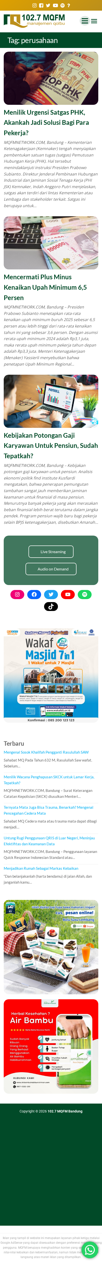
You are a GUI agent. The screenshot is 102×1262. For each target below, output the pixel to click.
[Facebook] (34, 594)
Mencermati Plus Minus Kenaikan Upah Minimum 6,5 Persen (45, 287)
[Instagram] (17, 594)
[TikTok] (51, 606)
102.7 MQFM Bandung (65, 1111)
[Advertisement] (51, 1172)
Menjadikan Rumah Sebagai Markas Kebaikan (41, 868)
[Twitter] (51, 594)
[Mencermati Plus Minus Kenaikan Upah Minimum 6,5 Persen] (51, 242)
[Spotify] (85, 594)
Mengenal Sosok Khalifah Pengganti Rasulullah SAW (46, 752)
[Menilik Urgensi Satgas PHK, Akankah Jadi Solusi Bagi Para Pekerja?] (51, 77)
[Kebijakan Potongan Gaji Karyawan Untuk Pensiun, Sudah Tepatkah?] (51, 400)
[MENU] (94, 21)
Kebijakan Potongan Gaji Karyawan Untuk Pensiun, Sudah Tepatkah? (51, 445)
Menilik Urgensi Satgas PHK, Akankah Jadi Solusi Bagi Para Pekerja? (46, 122)
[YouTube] (68, 594)
